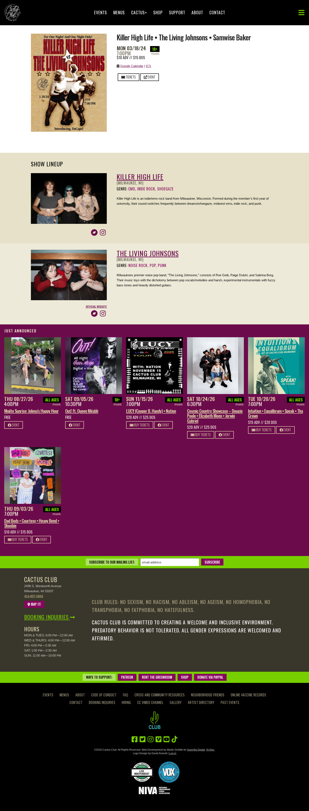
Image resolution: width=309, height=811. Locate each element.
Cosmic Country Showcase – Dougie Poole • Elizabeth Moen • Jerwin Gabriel (215, 415)
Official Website (96, 306)
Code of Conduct (104, 694)
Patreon (127, 677)
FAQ (125, 694)
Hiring (126, 702)
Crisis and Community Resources (160, 694)
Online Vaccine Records (248, 694)
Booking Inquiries (47, 617)
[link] (32, 365)
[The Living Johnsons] (69, 252)
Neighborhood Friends (207, 694)
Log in (172, 753)
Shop (158, 12)
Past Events (230, 702)
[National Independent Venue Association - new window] (154, 790)
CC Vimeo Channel (150, 702)
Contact (217, 12)
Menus (119, 12)
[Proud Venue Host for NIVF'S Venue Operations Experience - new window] (169, 772)
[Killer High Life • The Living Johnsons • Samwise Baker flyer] (69, 36)
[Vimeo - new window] (158, 739)
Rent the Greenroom (157, 677)
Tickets (130, 77)
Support (177, 12)
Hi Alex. (210, 749)
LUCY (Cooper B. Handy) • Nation (151, 410)
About (197, 12)
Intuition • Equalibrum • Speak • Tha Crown (275, 413)
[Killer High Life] (69, 175)
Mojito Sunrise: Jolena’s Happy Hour (31, 410)
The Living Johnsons (148, 253)
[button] (301, 12)
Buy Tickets (141, 424)
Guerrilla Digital (196, 749)
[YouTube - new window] (166, 739)
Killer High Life (140, 176)
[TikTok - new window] (174, 739)
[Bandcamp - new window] (94, 232)
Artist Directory (201, 702)
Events (100, 12)
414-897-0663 (33, 596)
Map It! (35, 604)
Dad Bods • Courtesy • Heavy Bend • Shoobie (31, 523)
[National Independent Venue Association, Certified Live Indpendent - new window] (141, 772)
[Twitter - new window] (143, 739)
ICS (148, 66)
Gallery (176, 702)
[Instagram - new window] (103, 232)
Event (151, 77)
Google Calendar (131, 66)
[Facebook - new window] (135, 739)
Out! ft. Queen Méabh (81, 410)
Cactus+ (139, 12)
